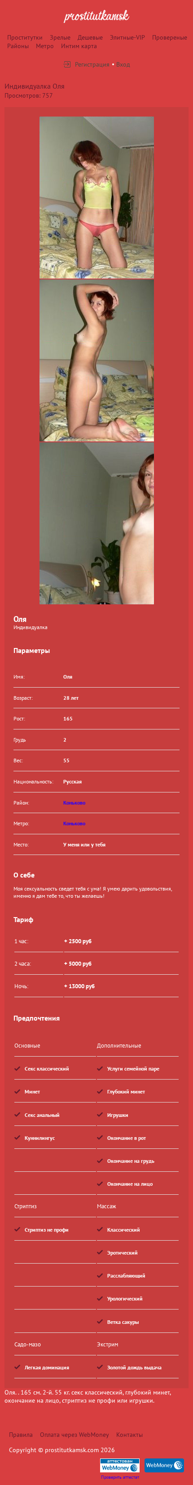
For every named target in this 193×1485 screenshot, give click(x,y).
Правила (21, 1435)
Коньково (74, 802)
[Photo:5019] (96, 360)
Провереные (169, 37)
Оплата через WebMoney (74, 1435)
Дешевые (90, 37)
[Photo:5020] (96, 523)
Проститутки (25, 37)
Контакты (129, 1435)
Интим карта (79, 46)
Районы (18, 46)
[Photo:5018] (96, 198)
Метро (45, 46)
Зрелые (60, 37)
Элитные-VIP (127, 37)
